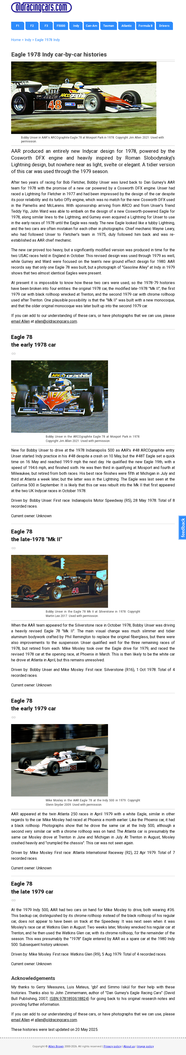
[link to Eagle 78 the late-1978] (16, 547)
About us (129, 1046)
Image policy (145, 1046)
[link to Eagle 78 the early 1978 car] (16, 352)
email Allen (20, 321)
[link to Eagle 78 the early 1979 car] (16, 716)
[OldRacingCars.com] (41, 9)
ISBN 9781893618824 (69, 998)
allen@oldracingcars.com (56, 321)
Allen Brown (56, 1046)
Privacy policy (112, 1046)
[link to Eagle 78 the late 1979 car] (16, 899)
